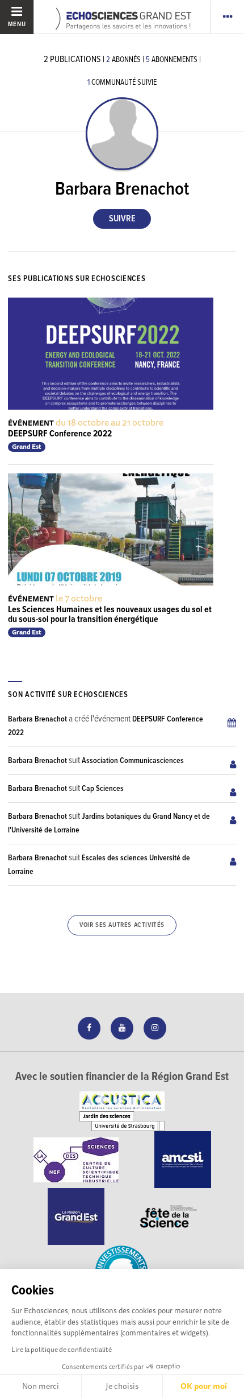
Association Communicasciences (133, 761)
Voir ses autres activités (122, 925)
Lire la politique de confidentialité (61, 1349)
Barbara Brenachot (37, 719)
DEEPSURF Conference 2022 (60, 434)
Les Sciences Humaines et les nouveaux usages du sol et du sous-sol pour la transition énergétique (110, 615)
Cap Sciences (103, 788)
